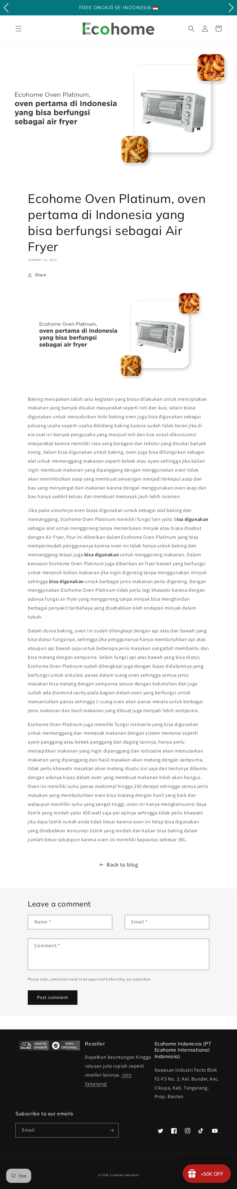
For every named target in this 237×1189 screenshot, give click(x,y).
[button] (18, 28)
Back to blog (122, 864)
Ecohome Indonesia (124, 1175)
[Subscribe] (111, 1130)
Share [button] (40, 275)
